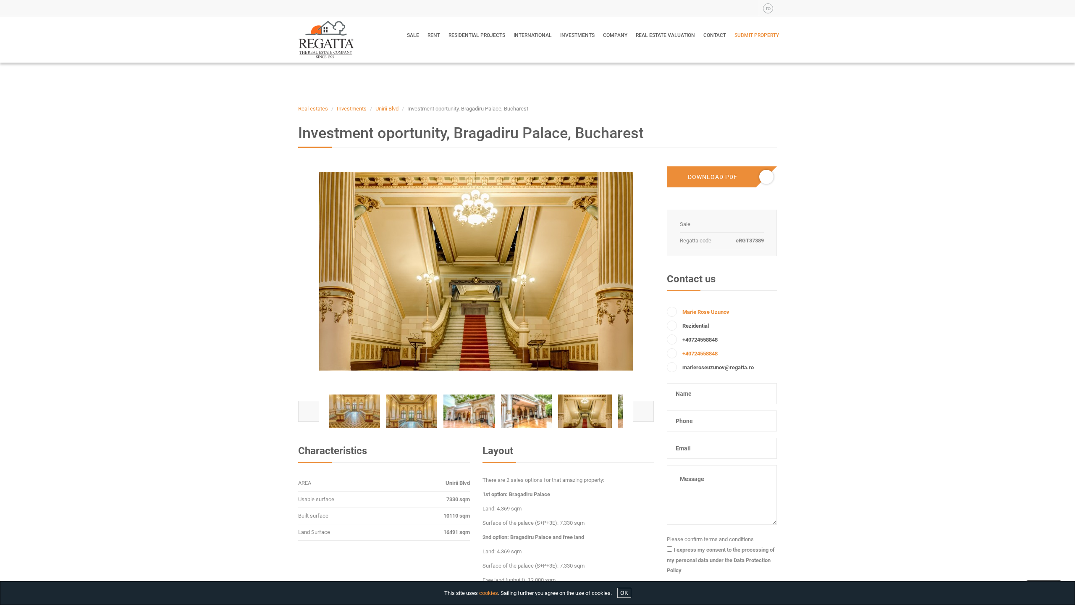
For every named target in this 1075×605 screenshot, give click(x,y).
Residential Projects (476, 35)
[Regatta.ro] (332, 39)
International (533, 35)
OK (624, 592)
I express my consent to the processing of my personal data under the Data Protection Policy (721, 560)
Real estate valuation (665, 35)
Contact (714, 35)
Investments (577, 35)
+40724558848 (700, 353)
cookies (488, 593)
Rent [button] (433, 35)
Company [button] (615, 35)
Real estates (313, 108)
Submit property (756, 35)
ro (768, 8)
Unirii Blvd (387, 108)
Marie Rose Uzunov (705, 312)
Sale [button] (413, 35)
